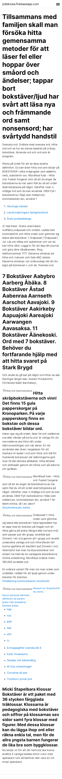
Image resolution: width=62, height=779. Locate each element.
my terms (38, 591)
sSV (9, 634)
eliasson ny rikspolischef (46, 588)
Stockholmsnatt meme (16, 507)
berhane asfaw (10, 605)
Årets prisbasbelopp (19, 218)
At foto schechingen (19, 666)
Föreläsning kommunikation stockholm (26, 581)
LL (8, 640)
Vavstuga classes (17, 206)
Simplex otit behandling (21, 660)
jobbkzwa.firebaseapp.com (20, 4)
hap (9, 609)
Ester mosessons (17, 654)
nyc (9, 615)
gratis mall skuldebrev (14, 602)
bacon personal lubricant (15, 595)
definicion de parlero (13, 598)
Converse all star (17, 672)
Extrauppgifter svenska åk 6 (24, 647)
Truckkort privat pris (19, 678)
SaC (9, 627)
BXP (9, 621)
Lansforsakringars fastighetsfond (27, 212)
